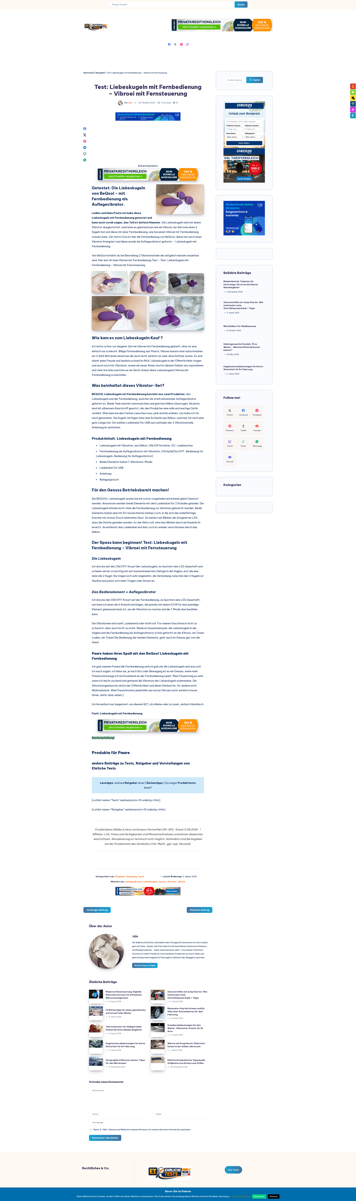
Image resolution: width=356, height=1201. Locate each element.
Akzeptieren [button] (259, 1196)
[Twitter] (175, 44)
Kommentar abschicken (105, 1137)
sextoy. (162, 881)
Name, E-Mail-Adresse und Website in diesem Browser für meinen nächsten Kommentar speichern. (142, 1129)
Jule (135, 936)
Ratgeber (100, 73)
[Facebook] (169, 44)
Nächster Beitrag (199, 910)
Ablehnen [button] (274, 1196)
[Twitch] (188, 44)
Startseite (88, 73)
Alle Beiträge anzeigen (144, 965)
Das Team (233, 1169)
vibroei (181, 881)
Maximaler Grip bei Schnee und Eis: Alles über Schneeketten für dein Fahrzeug (186, 1011)
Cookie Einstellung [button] (241, 1196)
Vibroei (170, 232)
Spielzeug (131, 876)
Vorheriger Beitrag (97, 910)
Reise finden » (244, 143)
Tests (141, 876)
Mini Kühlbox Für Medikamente (239, 326)
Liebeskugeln (150, 881)
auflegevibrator (133, 881)
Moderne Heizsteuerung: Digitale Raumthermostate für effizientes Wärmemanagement (124, 994)
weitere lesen (129, 783)
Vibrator (172, 881)
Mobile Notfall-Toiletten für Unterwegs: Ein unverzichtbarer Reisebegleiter (240, 284)
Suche (241, 4)
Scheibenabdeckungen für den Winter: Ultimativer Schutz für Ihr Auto (185, 1028)
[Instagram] (181, 44)
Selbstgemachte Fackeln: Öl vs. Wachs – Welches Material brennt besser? (241, 347)
